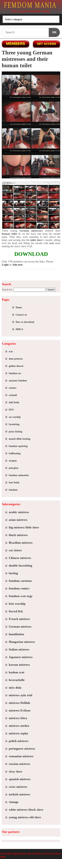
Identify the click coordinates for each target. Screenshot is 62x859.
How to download (25, 322)
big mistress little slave (24, 527)
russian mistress (19, 764)
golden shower (16, 366)
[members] (15, 44)
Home (19, 307)
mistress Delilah (19, 703)
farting (13, 573)
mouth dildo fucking (19, 439)
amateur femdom (18, 380)
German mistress (20, 626)
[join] (46, 44)
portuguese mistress (22, 748)
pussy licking (15, 431)
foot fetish (14, 482)
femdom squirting (18, 446)
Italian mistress (19, 649)
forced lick (16, 611)
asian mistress (18, 519)
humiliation (16, 634)
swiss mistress (18, 786)
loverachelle (17, 680)
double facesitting (20, 565)
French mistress (19, 619)
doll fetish (14, 402)
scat (11, 351)
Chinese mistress (20, 558)
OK (54, 32)
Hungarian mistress (22, 642)
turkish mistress (19, 794)
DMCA (19, 329)
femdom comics (19, 588)
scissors (12, 388)
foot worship (17, 603)
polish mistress (18, 741)
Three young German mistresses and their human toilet (27, 58)
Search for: (7, 289)
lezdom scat (16, 672)
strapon (13, 460)
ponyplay (13, 468)
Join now (17, 264)
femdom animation (19, 475)
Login (5, 264)
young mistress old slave (25, 817)
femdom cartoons (20, 580)
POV (11, 409)
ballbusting (14, 453)
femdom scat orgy (21, 596)
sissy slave (15, 771)
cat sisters (15, 550)
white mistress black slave (26, 809)
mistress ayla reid (20, 695)
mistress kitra (18, 718)
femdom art (15, 373)
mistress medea (19, 725)
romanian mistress (21, 756)
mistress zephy (18, 733)
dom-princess (16, 358)
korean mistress (19, 664)
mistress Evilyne (19, 710)
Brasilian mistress (21, 542)
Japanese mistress (21, 657)
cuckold (13, 395)
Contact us (21, 314)
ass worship (15, 417)
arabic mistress (19, 512)
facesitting (14, 424)
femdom (13, 490)
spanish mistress (19, 779)
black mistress (18, 535)
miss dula (15, 687)
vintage (13, 802)
